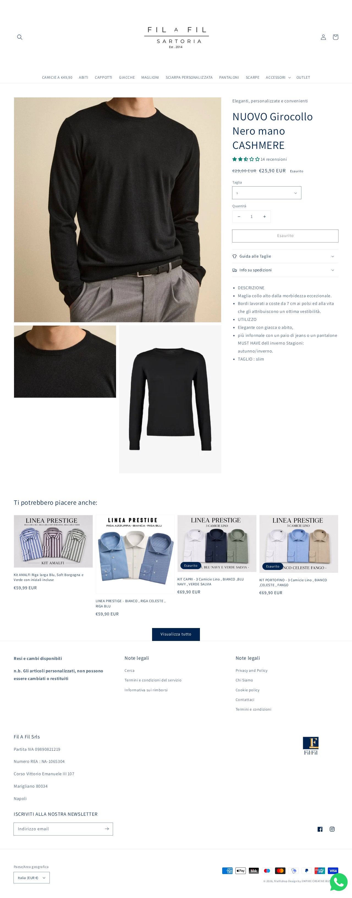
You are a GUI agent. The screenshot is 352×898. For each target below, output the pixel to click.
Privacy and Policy (252, 670)
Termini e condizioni (253, 709)
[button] (20, 37)
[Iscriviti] (107, 829)
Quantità (239, 206)
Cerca (129, 670)
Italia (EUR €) (28, 877)
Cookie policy (248, 689)
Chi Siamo (244, 680)
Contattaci (245, 699)
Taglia (237, 182)
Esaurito (285, 235)
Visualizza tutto (176, 634)
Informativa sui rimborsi (146, 689)
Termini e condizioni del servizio (153, 680)
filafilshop (281, 881)
